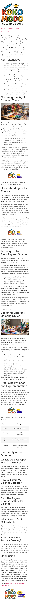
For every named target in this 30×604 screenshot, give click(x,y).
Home (3, 28)
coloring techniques (17, 583)
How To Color (5, 32)
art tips (8, 583)
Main (17, 28)
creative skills (5, 585)
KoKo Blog (11, 28)
